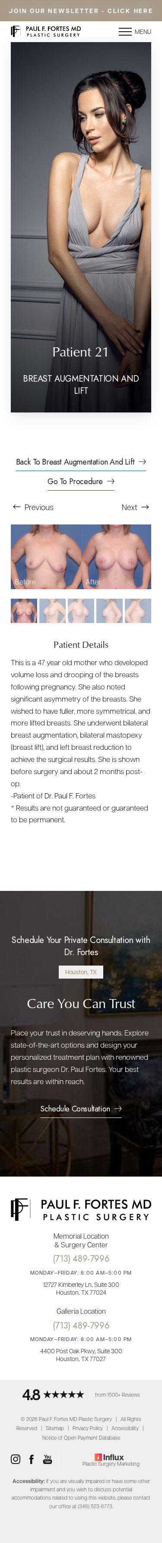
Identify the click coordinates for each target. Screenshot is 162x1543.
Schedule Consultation (75, 1109)
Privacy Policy (88, 1427)
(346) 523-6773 (95, 1506)
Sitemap (55, 1427)
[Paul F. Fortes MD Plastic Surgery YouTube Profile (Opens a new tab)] (47, 1459)
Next (130, 507)
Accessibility (125, 1427)
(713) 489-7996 (81, 1259)
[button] (125, 32)
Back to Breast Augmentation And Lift (75, 463)
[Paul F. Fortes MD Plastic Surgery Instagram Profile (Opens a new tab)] (15, 1459)
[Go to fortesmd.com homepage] (46, 32)
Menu (143, 31)
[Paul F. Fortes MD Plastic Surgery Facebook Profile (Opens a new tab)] (31, 1459)
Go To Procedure (75, 482)
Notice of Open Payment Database (81, 1437)
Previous (38, 507)
